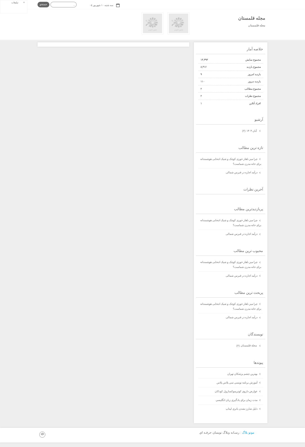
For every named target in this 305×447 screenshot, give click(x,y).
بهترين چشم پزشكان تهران (242, 373)
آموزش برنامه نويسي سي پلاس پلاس (237, 382)
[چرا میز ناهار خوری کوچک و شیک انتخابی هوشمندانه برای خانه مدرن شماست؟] (178, 33)
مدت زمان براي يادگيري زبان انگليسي (236, 400)
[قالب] (42, 435)
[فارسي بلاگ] (261, 433)
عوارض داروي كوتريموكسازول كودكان (236, 391)
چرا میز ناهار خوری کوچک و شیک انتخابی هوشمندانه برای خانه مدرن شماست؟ (230, 161)
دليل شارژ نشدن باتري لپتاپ (241, 408)
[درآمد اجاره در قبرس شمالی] (152, 33)
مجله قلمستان (251, 18)
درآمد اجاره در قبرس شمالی (241, 172)
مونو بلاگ (248, 432)
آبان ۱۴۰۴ (249, 130)
